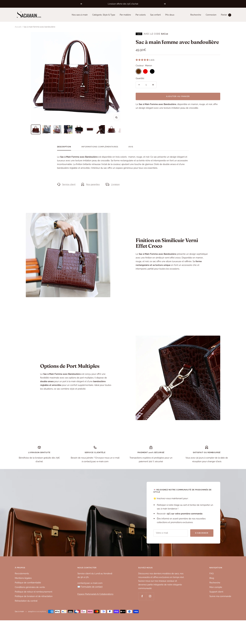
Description (64, 147)
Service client (68, 184)
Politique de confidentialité (28, 582)
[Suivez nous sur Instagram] (150, 596)
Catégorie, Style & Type (103, 15)
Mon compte (215, 587)
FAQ (211, 573)
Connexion (211, 15)
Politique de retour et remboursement (33, 591)
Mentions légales (23, 578)
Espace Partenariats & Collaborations (95, 594)
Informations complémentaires (99, 147)
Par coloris (141, 15)
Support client (216, 591)
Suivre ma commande (220, 596)
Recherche (195, 15)
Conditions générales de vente (30, 587)
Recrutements (22, 573)
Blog (211, 578)
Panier (225, 15)
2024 (30, 611)
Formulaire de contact (91, 586)
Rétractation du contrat (26, 601)
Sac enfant (155, 15)
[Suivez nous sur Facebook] (142, 596)
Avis (130, 147)
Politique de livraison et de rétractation (34, 596)
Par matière (125, 15)
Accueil (18, 27)
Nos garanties (93, 184)
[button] (142, 60)
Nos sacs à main (80, 15)
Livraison (115, 184)
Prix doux (169, 15)
